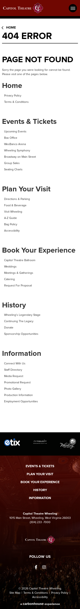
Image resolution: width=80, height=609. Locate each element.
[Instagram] (44, 567)
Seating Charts (13, 169)
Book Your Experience (38, 250)
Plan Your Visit (26, 189)
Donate (8, 327)
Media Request (13, 376)
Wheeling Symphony (17, 150)
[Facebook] (36, 567)
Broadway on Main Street (20, 156)
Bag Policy (10, 224)
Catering (9, 279)
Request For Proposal (18, 285)
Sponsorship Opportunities (21, 334)
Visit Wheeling (13, 211)
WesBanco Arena (15, 144)
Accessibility (12, 230)
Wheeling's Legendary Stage (22, 315)
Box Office (10, 137)
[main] (40, 227)
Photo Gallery (12, 388)
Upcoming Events (15, 131)
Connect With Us (14, 363)
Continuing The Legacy (18, 321)
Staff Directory (13, 369)
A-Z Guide (10, 218)
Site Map (14, 592)
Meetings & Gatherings (18, 273)
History (14, 305)
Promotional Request (17, 382)
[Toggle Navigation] (73, 8)
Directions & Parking (17, 199)
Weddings (10, 266)
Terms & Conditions (16, 102)
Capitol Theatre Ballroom (19, 260)
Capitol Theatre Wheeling (25, 8)
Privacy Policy (12, 95)
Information (21, 353)
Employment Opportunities (21, 401)
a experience (40, 604)
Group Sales (12, 163)
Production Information (18, 395)
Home (11, 27)
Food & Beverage (15, 205)
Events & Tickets (29, 121)
